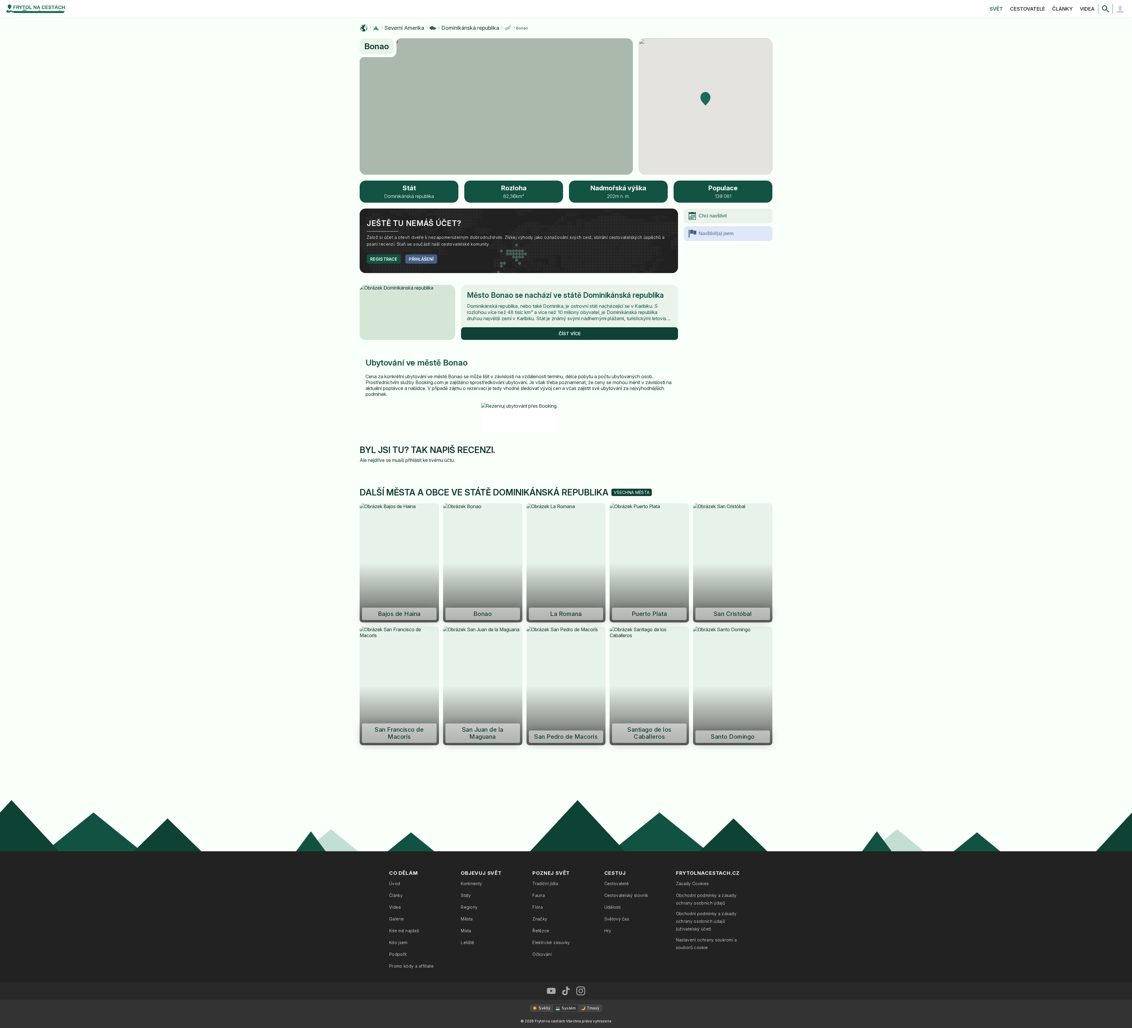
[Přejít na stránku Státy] (432, 28)
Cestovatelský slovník (626, 895)
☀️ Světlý (541, 1008)
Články (1062, 9)
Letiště (467, 942)
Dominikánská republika (470, 28)
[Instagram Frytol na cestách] (581, 991)
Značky (539, 918)
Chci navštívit (713, 215)
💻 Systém (565, 1008)
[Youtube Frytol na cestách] (551, 991)
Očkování (542, 954)
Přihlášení (421, 259)
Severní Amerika (404, 28)
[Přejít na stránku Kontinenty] (375, 28)
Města (467, 918)
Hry (607, 930)
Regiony (469, 907)
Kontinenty (471, 883)
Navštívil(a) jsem (716, 233)
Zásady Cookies (692, 883)
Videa (1087, 9)
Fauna (538, 895)
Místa (466, 930)
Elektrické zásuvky (551, 942)
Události (612, 907)
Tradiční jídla (545, 883)
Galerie (396, 918)
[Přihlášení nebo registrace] (1120, 8)
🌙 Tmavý (590, 1008)
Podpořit (398, 954)
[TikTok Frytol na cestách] (566, 991)
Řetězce (540, 930)
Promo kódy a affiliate (411, 965)
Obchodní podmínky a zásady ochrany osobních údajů (706, 899)
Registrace (383, 259)
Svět (996, 9)
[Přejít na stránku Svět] (363, 28)
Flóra (537, 907)
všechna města (631, 492)
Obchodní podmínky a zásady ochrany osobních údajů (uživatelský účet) (706, 921)
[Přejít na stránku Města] (507, 28)
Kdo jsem (398, 942)
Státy (466, 895)
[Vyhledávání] (1105, 9)
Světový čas (616, 918)
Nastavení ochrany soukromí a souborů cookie (706, 943)
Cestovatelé (1027, 9)
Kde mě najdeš (404, 930)
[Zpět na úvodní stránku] (35, 9)
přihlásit (413, 460)
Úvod (394, 883)
